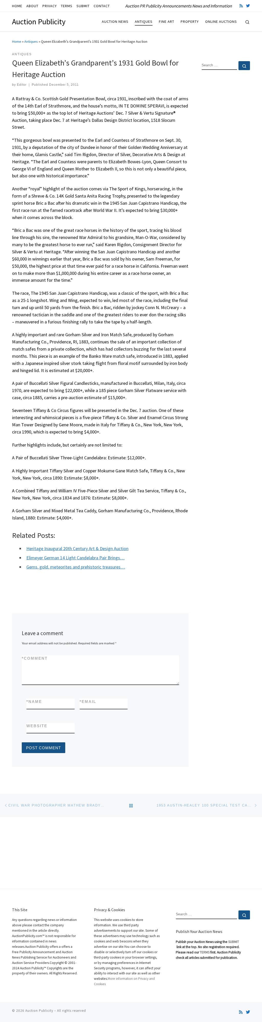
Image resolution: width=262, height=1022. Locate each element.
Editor (22, 84)
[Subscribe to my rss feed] (241, 6)
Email (88, 701)
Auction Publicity (39, 1010)
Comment (35, 658)
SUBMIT (233, 942)
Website (36, 726)
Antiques (31, 41)
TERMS (205, 952)
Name (34, 701)
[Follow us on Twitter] (248, 6)
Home (16, 41)
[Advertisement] (226, 157)
